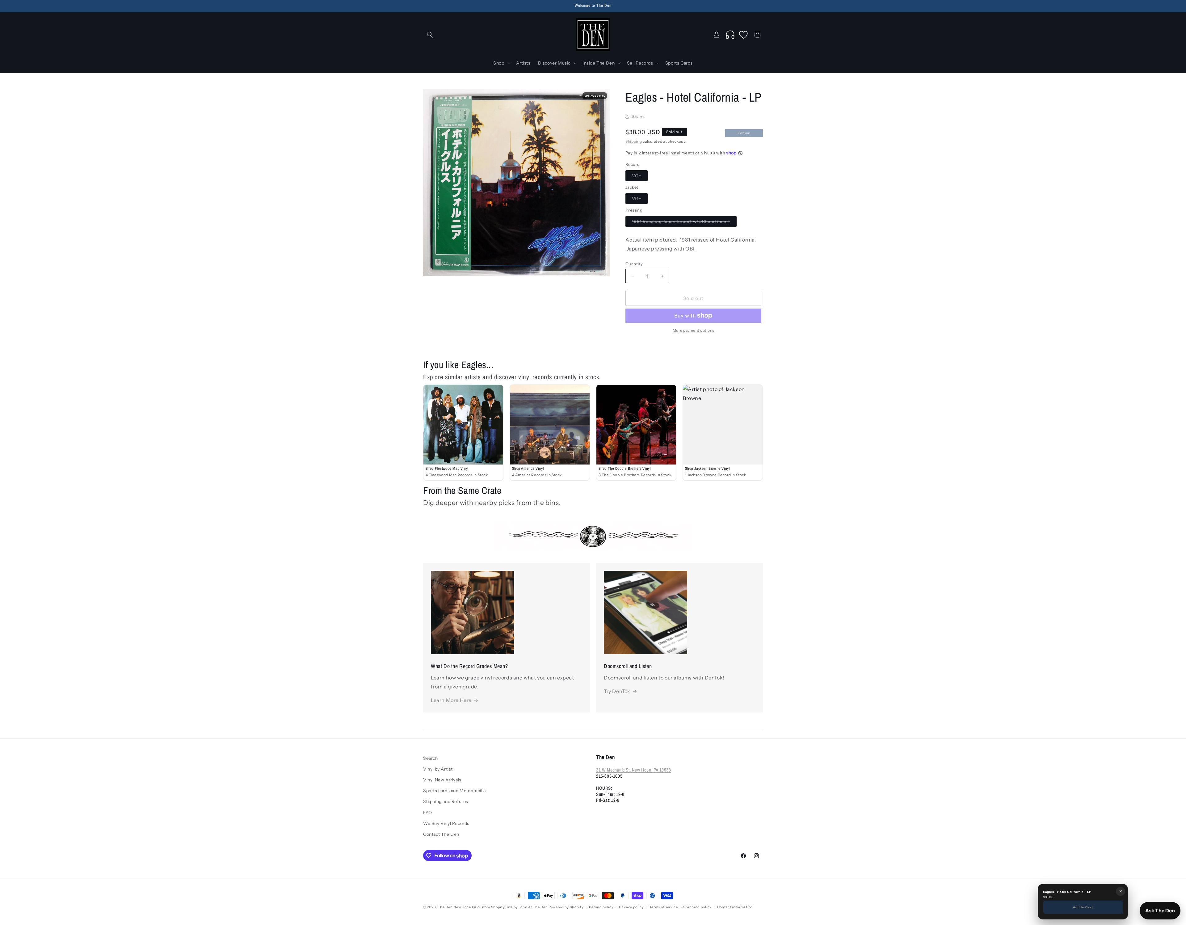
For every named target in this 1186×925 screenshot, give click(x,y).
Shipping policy (697, 907)
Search (430, 758)
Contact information (735, 907)
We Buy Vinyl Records (446, 823)
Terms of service (664, 907)
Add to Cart (1083, 907)
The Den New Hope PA (457, 907)
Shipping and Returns (445, 802)
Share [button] (638, 117)
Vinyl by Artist (438, 769)
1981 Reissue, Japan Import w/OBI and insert (684, 222)
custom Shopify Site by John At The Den (512, 907)
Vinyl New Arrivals (442, 780)
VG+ (640, 177)
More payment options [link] (693, 330)
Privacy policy (631, 907)
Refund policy (601, 907)
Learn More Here (451, 700)
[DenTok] (730, 34)
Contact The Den (441, 834)
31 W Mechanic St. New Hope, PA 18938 (633, 770)
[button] (430, 34)
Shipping (633, 141)
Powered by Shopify (566, 907)
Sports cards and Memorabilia (454, 791)
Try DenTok (617, 691)
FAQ (427, 812)
